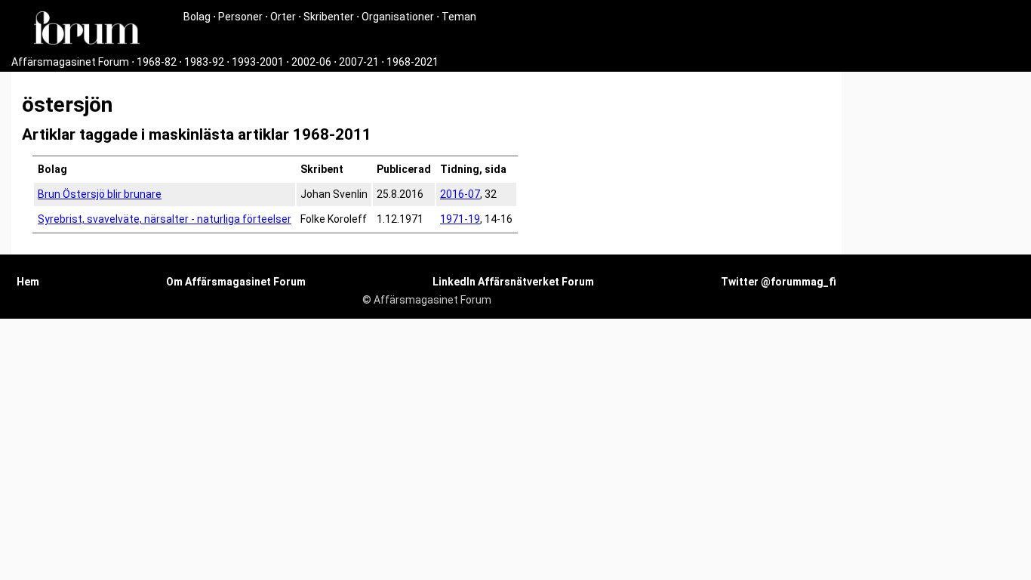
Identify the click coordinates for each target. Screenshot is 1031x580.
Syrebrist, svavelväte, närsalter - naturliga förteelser (164, 219)
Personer (240, 17)
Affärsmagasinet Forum (70, 62)
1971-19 (460, 219)
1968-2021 (412, 62)
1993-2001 (258, 62)
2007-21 (359, 62)
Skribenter (328, 17)
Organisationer (398, 17)
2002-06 (311, 62)
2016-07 (460, 194)
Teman (459, 17)
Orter (283, 17)
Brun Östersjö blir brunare (100, 194)
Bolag (197, 17)
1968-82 (157, 62)
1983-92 (204, 62)
